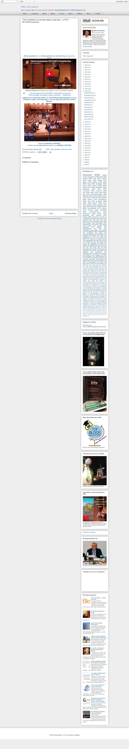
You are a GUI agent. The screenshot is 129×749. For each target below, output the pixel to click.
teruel (97, 273)
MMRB (102, 275)
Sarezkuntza (86, 276)
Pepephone (95, 285)
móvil (97, 240)
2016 (86, 88)
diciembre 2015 (88, 93)
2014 (86, 122)
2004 (86, 145)
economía (99, 191)
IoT (83, 287)
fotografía (85, 236)
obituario (94, 234)
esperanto (92, 301)
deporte (98, 215)
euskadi (99, 180)
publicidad (86, 227)
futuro (70, 149)
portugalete (89, 256)
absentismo (94, 296)
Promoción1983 (86, 310)
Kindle (91, 300)
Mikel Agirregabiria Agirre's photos (97, 326)
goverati (85, 292)
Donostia (104, 273)
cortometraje (86, 253)
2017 (86, 86)
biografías (93, 243)
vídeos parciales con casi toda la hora (53, 56)
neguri (92, 303)
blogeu (92, 239)
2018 (86, 84)
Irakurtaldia (91, 297)
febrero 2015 (88, 116)
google (85, 244)
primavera (87, 286)
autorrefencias (87, 224)
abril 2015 (87, 112)
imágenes (85, 220)
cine (89, 201)
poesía (99, 213)
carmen (85, 243)
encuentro (85, 259)
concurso (104, 240)
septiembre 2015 (89, 100)
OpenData (95, 290)
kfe (92, 273)
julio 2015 (87, 105)
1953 (96, 292)
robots (98, 246)
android (92, 289)
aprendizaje (95, 217)
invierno (98, 299)
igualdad (96, 221)
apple (102, 236)
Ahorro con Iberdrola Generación (96, 623)
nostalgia (97, 255)
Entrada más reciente (30, 213)
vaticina (85, 297)
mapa (102, 249)
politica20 (85, 277)
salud (100, 192)
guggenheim (93, 244)
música (104, 196)
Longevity (34, 13)
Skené (86, 289)
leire (103, 276)
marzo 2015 (87, 114)
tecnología (99, 184)
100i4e (96, 257)
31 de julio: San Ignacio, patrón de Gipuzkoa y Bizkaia (97, 649)
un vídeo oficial (41, 145)
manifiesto (102, 296)
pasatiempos (102, 199)
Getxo (71, 13)
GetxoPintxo (86, 285)
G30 (103, 266)
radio (102, 244)
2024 (86, 70)
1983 (86, 164)
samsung (91, 307)
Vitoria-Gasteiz (100, 256)
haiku (93, 283)
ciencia (94, 185)
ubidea (92, 270)
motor (89, 198)
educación (64, 149)
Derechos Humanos (88, 246)
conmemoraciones (96, 194)
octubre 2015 (88, 98)
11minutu (100, 282)
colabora (97, 306)
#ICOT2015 (56, 143)
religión (104, 221)
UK (94, 282)
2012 (86, 126)
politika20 (85, 252)
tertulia (94, 250)
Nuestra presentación (30, 56)
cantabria (102, 292)
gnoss (91, 299)
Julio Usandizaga (42, 99)
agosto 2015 (87, 102)
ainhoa (87, 273)
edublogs (98, 289)
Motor (89, 13)
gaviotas (85, 293)
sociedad (99, 201)
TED (94, 220)
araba (97, 265)
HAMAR (85, 272)
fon (84, 257)
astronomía (86, 249)
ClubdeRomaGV (102, 231)
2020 (86, 79)
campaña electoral (87, 306)
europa (101, 218)
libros (89, 184)
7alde (52, 149)
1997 (86, 157)
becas (103, 314)
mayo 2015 (87, 109)
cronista (85, 269)
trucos (85, 185)
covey (103, 310)
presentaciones (87, 228)
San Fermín (92, 314)
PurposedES (86, 296)
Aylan (95, 313)
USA (100, 228)
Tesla (101, 220)
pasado (84, 280)
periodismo (90, 233)
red (102, 247)
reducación (93, 206)
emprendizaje (94, 279)
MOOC (101, 280)
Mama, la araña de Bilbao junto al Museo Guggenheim (99, 637)
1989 (86, 162)
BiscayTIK (88, 255)
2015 (86, 91)
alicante (104, 206)
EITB (87, 275)
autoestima (99, 263)
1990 (86, 159)
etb (98, 270)
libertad (102, 243)
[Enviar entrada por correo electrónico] (50, 152)
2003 (86, 148)
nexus (102, 293)
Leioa (90, 272)
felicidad (85, 196)
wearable (102, 286)
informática (101, 269)
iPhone (89, 257)
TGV (98, 314)
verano (101, 237)
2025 (86, 67)
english (97, 277)
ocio (96, 198)
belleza (102, 250)
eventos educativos (98, 260)
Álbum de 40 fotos (31, 90)
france (96, 224)
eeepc (95, 247)
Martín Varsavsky (100, 297)
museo (102, 242)
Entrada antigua (70, 213)
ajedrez (88, 242)
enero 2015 (87, 119)
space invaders (88, 313)
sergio (93, 280)
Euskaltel (101, 259)
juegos (105, 246)
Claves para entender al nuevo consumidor (97, 685)
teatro (105, 255)
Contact (98, 13)
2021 (86, 77)
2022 (86, 74)
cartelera (85, 299)
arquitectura (86, 237)
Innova (61, 13)
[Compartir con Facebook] (44, 152)
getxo (105, 182)
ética (99, 189)
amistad (95, 196)
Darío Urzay (89, 265)
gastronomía (86, 221)
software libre (86, 260)
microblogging (90, 231)
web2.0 (104, 178)
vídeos (104, 175)
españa (89, 226)
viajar (92, 192)
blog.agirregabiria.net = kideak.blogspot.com (70, 10)
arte (84, 192)
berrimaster (104, 285)
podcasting (86, 250)
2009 (86, 134)
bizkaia (90, 199)
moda (87, 266)
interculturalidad (94, 293)
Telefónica (104, 265)
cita (103, 268)
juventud (90, 210)
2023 (86, 72)
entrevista (85, 301)
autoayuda (90, 177)
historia (85, 178)
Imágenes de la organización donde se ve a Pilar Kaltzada (40, 98)
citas (94, 178)
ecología (99, 205)
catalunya (90, 287)
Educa (53, 13)
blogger (99, 227)
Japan (101, 262)
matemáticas (99, 223)
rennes (95, 286)
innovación (86, 191)
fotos (101, 177)
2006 (86, 141)
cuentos (102, 234)
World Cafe (102, 304)
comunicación (91, 208)
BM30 (84, 290)
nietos (105, 203)
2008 (86, 136)
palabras (85, 294)
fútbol (84, 262)
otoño (103, 289)
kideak (101, 233)
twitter (85, 203)
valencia (91, 294)
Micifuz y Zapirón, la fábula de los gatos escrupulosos (98, 662)
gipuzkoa (92, 269)
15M (91, 277)
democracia (86, 213)
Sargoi (105, 287)
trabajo (85, 217)
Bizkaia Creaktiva (100, 294)
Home (25, 13)
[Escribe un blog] (40, 152)
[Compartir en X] (42, 152)
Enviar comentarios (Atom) (53, 218)
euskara (89, 223)
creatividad (86, 230)
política (95, 182)
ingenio (94, 203)
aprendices (57, 149)
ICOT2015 (25, 152)
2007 (86, 138)
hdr (95, 242)
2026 (86, 65)
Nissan (93, 309)
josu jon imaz (100, 283)
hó (106, 263)
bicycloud (102, 290)
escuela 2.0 (95, 249)
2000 (86, 155)
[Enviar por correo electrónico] (38, 152)
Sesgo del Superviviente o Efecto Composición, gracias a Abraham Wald (98, 700)
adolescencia (103, 272)
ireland (102, 279)
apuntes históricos (94, 268)
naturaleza (103, 210)
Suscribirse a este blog (89, 532)
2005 (86, 143)
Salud (44, 13)
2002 (86, 150)
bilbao (85, 182)
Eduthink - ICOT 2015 (64, 145)
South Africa (93, 304)
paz (84, 194)
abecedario (102, 300)
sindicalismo (98, 252)
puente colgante (102, 239)
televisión (99, 226)
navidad (95, 253)
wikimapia (99, 303)
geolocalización (93, 311)
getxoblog (86, 215)
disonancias (85, 311)
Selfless (79, 13)
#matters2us (48, 143)
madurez (94, 236)
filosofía (104, 230)
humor (89, 180)
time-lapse (97, 287)
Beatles (98, 307)
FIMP (89, 290)
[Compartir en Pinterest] (46, 152)
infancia (89, 205)
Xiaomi (98, 310)
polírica (105, 224)
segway (105, 311)
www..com (87, 325)
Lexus (84, 268)
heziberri (85, 307)
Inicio (51, 213)
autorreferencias (94, 212)
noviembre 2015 (89, 95)
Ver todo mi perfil (87, 46)
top (94, 237)
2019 (86, 81)
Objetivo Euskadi (101, 309)
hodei (90, 292)
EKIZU (100, 313)
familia (104, 185)
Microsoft (85, 263)
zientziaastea (95, 266)
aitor (87, 247)
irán (100, 311)
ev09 (103, 306)
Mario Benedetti (86, 309)
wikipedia (104, 253)
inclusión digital (101, 301)
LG (96, 300)
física (94, 218)
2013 (86, 124)
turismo (104, 208)
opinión (104, 198)
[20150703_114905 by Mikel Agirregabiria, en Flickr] (49, 141)
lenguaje (95, 230)
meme (93, 259)
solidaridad (99, 187)
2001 (86, 152)
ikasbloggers (89, 240)
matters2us (32, 152)
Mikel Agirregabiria (29, 6)
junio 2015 (87, 107)
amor (84, 206)
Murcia (85, 239)
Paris (92, 263)
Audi (103, 270)
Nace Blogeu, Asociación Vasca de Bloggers (98, 712)
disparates (85, 316)
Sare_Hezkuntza (87, 282)
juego (98, 276)
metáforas (86, 189)
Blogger (77, 735)
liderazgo (85, 270)
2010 (86, 131)
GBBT (103, 307)
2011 (86, 129)
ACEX (102, 257)
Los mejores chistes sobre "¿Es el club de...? (98, 673)
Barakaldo (93, 262)
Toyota (93, 310)
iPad (93, 276)
